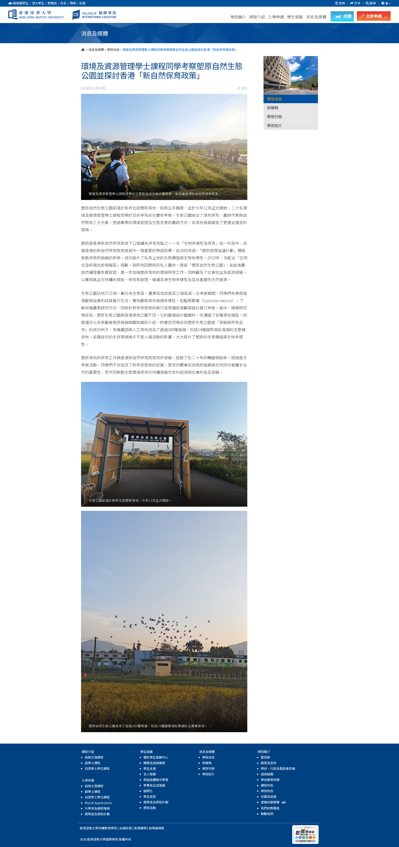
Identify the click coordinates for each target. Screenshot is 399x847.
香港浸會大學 (89, 828)
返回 (243, 88)
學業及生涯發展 (154, 785)
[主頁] (83, 49)
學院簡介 (238, 17)
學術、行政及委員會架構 (278, 768)
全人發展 (149, 774)
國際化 (148, 791)
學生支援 (149, 768)
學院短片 (274, 125)
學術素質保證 (270, 779)
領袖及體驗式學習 (155, 779)
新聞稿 (272, 107)
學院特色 (267, 791)
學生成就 (149, 796)
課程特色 (267, 785)
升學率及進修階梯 (97, 808)
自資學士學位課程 (97, 768)
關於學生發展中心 (155, 757)
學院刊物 (274, 116)
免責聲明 (140, 828)
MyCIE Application (98, 802)
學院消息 (113, 49)
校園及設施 (268, 796)
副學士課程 (92, 763)
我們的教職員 (270, 808)
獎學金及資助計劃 (97, 814)
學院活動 (149, 807)
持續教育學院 (107, 828)
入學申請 (276, 17)
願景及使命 (268, 763)
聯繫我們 (267, 813)
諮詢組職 (267, 774)
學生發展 (295, 17)
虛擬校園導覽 (270, 802)
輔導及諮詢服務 (154, 763)
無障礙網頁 (156, 828)
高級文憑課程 (94, 757)
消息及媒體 (96, 49)
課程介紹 (257, 17)
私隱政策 (125, 828)
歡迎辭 (265, 757)
